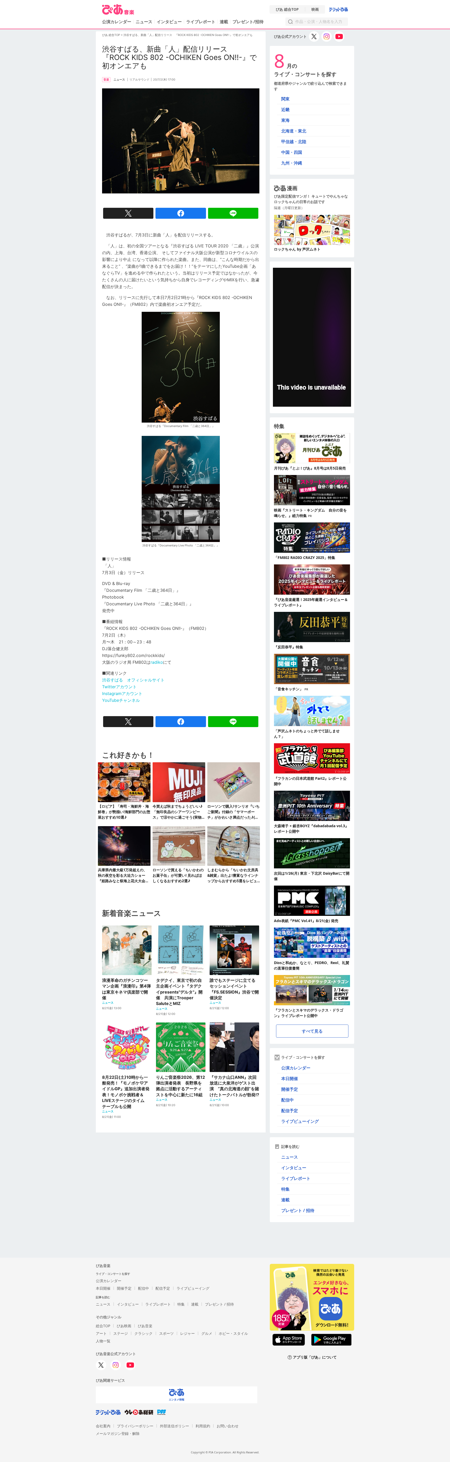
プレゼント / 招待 (297, 1210)
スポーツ (166, 1333)
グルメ (206, 1333)
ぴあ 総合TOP (287, 9)
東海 (285, 120)
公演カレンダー (295, 1068)
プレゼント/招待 (248, 22)
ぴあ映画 (124, 1325)
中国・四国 (291, 152)
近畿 (285, 109)
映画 (315, 9)
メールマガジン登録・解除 (118, 1433)
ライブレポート (200, 22)
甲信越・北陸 (293, 141)
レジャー (187, 1333)
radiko (157, 662)
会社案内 (103, 1425)
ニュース (144, 22)
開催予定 (289, 1089)
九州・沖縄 (291, 163)
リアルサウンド (139, 79)
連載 (224, 22)
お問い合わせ (228, 1425)
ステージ (120, 1333)
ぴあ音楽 (145, 1325)
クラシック (143, 1333)
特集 (285, 1189)
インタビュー (169, 22)
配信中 (287, 1100)
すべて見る (312, 1031)
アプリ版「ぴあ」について (315, 1357)
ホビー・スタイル (233, 1333)
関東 (285, 99)
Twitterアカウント (119, 686)
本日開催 (289, 1078)
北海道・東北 (293, 131)
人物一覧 (103, 1340)
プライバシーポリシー (135, 1425)
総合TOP (103, 1325)
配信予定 (289, 1110)
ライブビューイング (300, 1121)
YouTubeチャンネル (121, 700)
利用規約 (203, 1425)
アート (101, 1333)
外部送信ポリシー (174, 1425)
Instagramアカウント (122, 693)
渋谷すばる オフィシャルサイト (133, 680)
